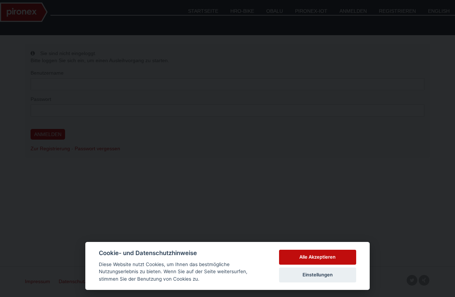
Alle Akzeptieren (317, 257)
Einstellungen (318, 274)
